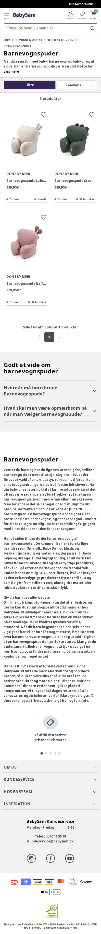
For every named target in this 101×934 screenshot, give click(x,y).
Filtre (29, 85)
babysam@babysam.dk (60, 927)
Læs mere (11, 71)
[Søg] (92, 28)
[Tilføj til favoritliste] (44, 114)
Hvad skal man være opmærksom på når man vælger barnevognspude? (45, 411)
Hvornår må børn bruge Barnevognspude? (31, 391)
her (7, 651)
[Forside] (24, 15)
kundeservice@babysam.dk (50, 841)
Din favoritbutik (81, 4)
